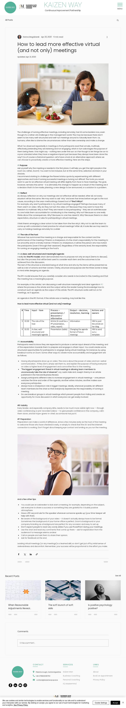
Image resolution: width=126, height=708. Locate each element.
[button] (120, 4)
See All (118, 575)
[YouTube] (20, 685)
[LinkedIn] (15, 685)
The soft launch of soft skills (60, 606)
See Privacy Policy (21, 705)
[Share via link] (37, 554)
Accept (115, 702)
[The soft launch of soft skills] (63, 590)
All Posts (9, 20)
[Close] (123, 702)
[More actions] (107, 36)
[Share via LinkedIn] (31, 554)
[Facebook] (10, 685)
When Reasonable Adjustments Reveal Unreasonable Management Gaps (19, 606)
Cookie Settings (101, 702)
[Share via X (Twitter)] (25, 554)
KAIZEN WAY (63, 5)
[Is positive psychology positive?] (103, 590)
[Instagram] (25, 685)
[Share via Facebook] (18, 554)
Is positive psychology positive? (100, 606)
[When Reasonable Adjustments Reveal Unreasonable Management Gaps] (23, 590)
